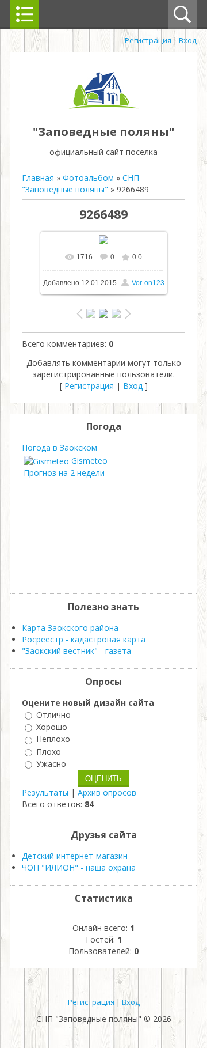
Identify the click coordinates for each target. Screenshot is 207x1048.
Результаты (45, 792)
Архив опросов (107, 792)
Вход (188, 40)
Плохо (48, 751)
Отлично (53, 714)
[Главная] (103, 105)
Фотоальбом (88, 177)
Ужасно (51, 763)
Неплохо (53, 739)
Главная (38, 177)
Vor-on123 (148, 283)
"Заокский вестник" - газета (76, 650)
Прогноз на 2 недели (64, 472)
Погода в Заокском (59, 447)
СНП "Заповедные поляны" (80, 183)
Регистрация (148, 40)
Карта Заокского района (70, 627)
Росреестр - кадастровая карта (83, 639)
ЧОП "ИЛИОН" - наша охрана (79, 867)
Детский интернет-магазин (75, 855)
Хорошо (51, 726)
